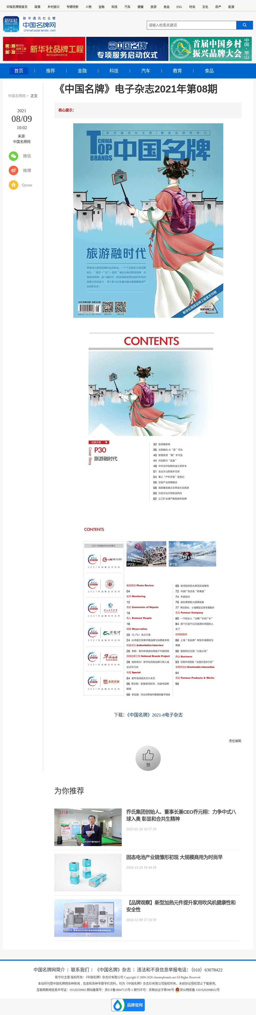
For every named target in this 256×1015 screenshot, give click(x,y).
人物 (89, 7)
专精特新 (72, 7)
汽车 (127, 7)
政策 (37, 7)
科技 (115, 7)
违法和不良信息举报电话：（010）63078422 (179, 969)
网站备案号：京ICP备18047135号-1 (110, 990)
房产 (218, 7)
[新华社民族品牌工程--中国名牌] (44, 49)
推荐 (50, 70)
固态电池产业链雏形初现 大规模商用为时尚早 (174, 857)
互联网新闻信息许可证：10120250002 (61, 990)
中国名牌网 (17, 96)
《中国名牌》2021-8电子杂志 (155, 715)
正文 (34, 96)
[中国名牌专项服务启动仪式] (127, 49)
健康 (141, 7)
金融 (101, 7)
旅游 (153, 7)
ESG (179, 7)
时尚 (192, 7)
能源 (231, 7)
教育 (177, 70)
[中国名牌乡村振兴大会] (211, 49)
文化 (205, 7)
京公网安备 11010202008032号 (200, 990)
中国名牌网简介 (49, 969)
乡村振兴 (54, 7)
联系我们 (80, 969)
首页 (18, 70)
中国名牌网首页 (17, 7)
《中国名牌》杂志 (113, 969)
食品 (167, 7)
